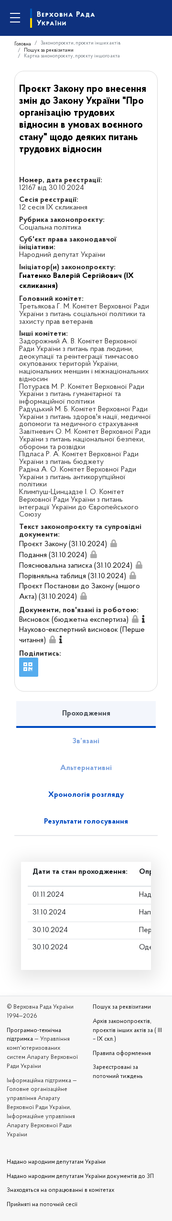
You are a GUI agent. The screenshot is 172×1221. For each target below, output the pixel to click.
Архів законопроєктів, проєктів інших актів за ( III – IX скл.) (127, 1031)
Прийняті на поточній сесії (42, 1205)
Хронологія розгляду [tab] (86, 795)
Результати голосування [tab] (86, 821)
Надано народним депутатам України (56, 1162)
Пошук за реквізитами (49, 50)
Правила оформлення (122, 1053)
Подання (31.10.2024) (53, 555)
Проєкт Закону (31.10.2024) (63, 544)
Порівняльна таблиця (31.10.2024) (72, 576)
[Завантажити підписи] (113, 544)
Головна (22, 44)
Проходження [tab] (86, 713)
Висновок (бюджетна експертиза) (74, 620)
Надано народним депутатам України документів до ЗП (80, 1176)
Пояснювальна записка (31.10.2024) (75, 566)
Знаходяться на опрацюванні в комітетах (60, 1190)
